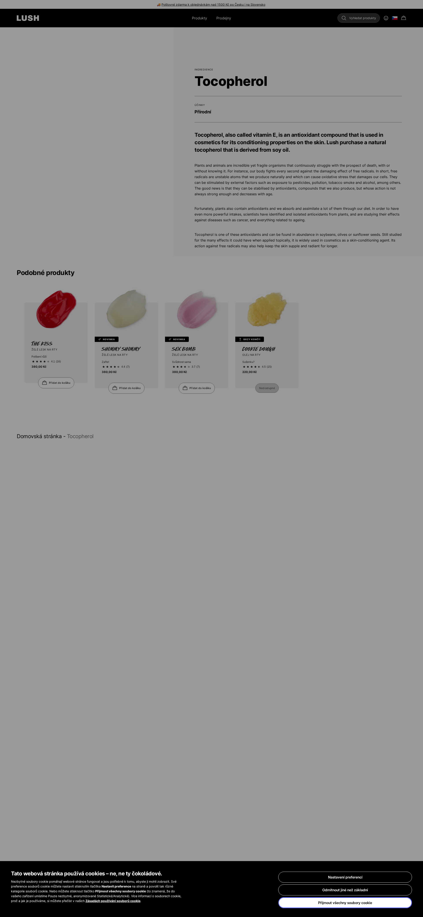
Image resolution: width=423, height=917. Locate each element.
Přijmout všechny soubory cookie (345, 902)
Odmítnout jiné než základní (345, 890)
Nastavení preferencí (345, 877)
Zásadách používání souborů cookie (112, 901)
